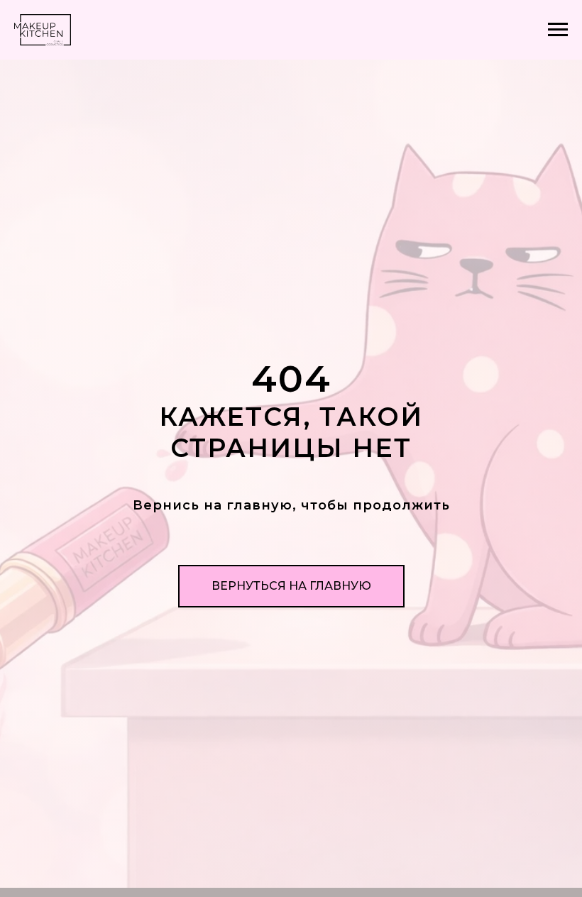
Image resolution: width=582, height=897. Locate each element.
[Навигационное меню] (558, 30)
